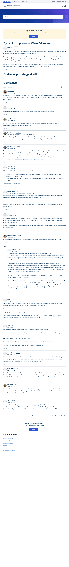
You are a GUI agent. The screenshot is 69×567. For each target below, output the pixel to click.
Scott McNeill (11, 369)
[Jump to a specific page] (64, 87)
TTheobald (10, 325)
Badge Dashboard (8, 443)
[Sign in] (64, 5)
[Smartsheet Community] (13, 5)
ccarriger (14, 249)
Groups (5, 445)
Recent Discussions (8, 438)
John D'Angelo (11, 119)
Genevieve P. (29, 134)
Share (5, 69)
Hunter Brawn (11, 191)
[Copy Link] (34, 49)
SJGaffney (10, 384)
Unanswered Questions (34, 448)
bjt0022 (9, 107)
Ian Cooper (10, 47)
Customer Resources (8, 441)
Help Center (15, 1)
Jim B (8, 400)
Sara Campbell (11, 91)
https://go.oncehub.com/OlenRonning (31, 159)
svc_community (28, 49)
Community (7, 1)
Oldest (10, 87)
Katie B (9, 299)
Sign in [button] (33, 36)
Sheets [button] (5, 78)
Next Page (34, 416)
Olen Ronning (11, 147)
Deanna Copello (11, 235)
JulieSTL (9, 167)
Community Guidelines (9, 450)
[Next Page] (61, 87)
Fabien (9, 214)
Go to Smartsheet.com (59, 1)
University (24, 1)
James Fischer (11, 353)
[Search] (61, 5)
